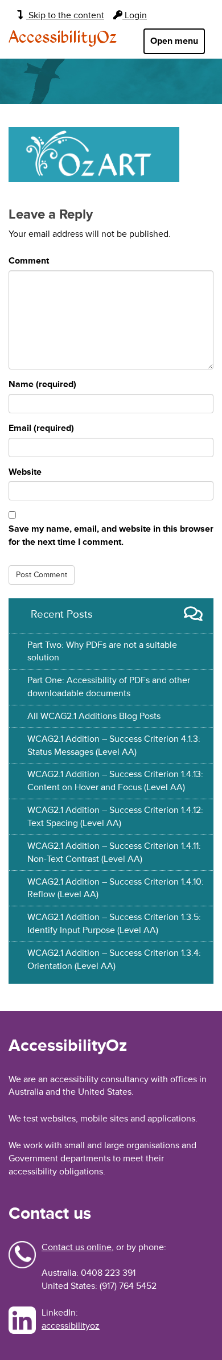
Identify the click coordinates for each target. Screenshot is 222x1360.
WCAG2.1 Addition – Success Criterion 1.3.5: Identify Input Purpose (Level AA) (114, 923)
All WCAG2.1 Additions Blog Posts (94, 716)
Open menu (174, 41)
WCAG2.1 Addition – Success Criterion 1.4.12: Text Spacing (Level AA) (115, 816)
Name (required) (42, 384)
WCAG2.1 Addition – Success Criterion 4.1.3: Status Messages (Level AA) (113, 745)
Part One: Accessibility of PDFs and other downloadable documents (108, 687)
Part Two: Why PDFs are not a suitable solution (102, 651)
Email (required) (41, 428)
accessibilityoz (71, 1326)
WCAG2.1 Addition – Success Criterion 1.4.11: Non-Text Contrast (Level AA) (114, 852)
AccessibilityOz (63, 38)
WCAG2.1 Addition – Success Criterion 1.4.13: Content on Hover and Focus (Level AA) (115, 781)
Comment (29, 260)
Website (25, 472)
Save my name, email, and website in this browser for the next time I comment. (111, 535)
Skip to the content (65, 15)
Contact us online (77, 1247)
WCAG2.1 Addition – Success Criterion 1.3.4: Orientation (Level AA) (114, 959)
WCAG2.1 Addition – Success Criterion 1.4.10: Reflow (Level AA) (115, 888)
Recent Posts (62, 614)
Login (134, 15)
